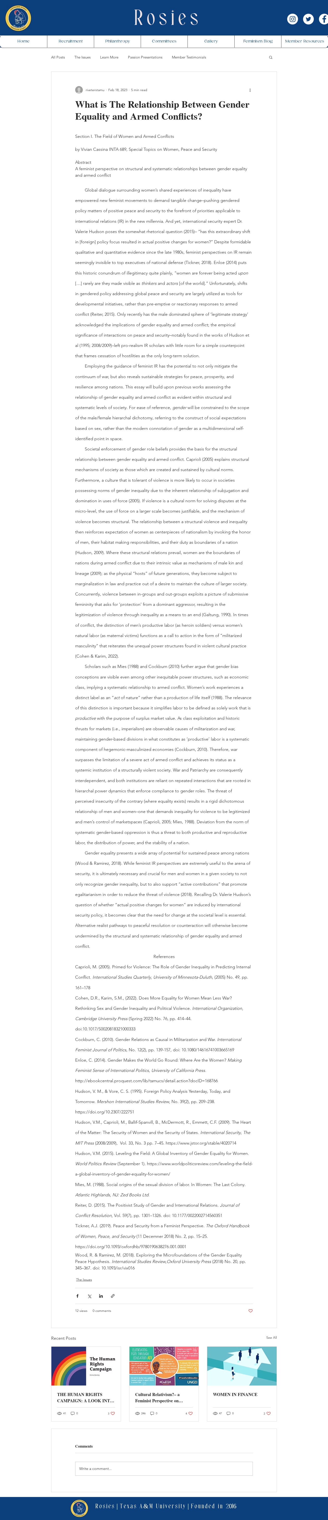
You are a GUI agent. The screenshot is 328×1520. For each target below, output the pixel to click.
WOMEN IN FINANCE (235, 1394)
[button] (270, 57)
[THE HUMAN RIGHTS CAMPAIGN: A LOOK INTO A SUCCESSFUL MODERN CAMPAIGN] (86, 1366)
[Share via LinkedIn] (101, 1296)
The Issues (82, 57)
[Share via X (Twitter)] (89, 1296)
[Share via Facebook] (77, 1296)
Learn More (109, 57)
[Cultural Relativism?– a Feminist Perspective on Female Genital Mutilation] (164, 1366)
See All (271, 1337)
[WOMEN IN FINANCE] (242, 1366)
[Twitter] (308, 19)
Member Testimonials (189, 57)
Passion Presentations (145, 57)
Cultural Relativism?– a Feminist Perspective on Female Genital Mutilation (159, 1397)
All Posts (58, 57)
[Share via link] (112, 1296)
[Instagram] (292, 19)
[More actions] (250, 90)
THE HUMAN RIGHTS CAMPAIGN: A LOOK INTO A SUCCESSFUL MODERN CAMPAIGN (85, 1397)
